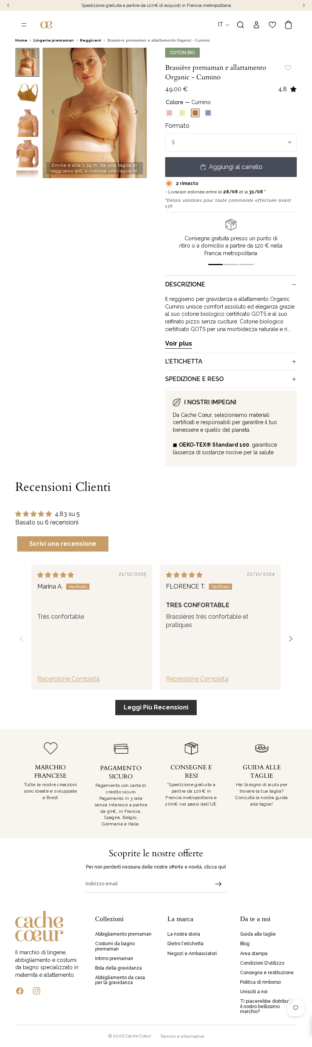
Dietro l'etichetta (185, 944)
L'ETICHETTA (183, 361)
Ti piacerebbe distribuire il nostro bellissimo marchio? (267, 1006)
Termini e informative (182, 1036)
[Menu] (24, 25)
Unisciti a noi (253, 992)
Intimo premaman (114, 958)
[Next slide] (291, 638)
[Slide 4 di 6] (27, 153)
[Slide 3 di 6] (27, 123)
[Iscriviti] (218, 884)
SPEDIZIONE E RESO (194, 379)
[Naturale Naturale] (182, 113)
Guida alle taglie (258, 934)
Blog (245, 944)
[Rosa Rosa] (169, 113)
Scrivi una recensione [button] (62, 543)
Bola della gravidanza (118, 968)
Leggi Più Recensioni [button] (156, 707)
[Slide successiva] (138, 113)
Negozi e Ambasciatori (192, 953)
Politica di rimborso (260, 982)
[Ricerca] (240, 24)
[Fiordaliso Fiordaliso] (208, 113)
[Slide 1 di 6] (27, 62)
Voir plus (178, 343)
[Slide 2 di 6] (27, 92)
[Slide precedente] (51, 113)
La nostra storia (183, 934)
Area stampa (253, 953)
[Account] (256, 24)
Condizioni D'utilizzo (262, 963)
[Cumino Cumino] (195, 113)
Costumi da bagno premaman (115, 946)
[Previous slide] (21, 638)
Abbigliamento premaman (123, 934)
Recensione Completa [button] (68, 678)
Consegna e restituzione (267, 972)
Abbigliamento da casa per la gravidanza (120, 980)
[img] (55, 575)
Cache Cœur (138, 1036)
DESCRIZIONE (185, 284)
